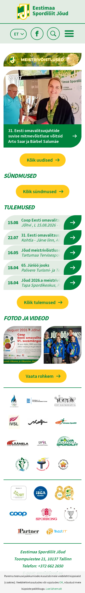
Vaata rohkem (40, 376)
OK (61, 582)
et (16, 34)
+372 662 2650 (50, 566)
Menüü (69, 33)
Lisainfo (72, 222)
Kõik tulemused (39, 302)
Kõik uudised (40, 160)
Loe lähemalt (54, 588)
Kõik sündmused (39, 191)
